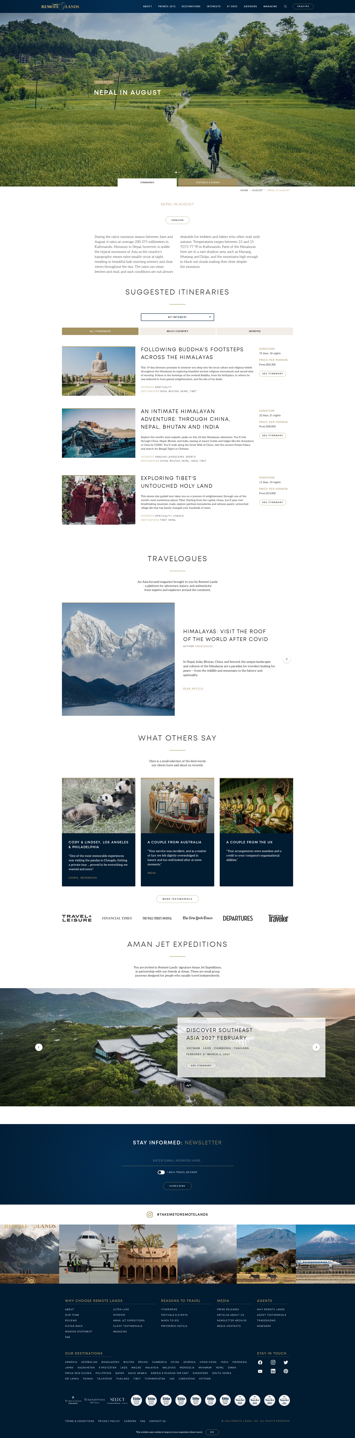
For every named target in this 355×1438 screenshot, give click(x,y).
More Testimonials (178, 899)
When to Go (170, 1320)
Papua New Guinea (78, 1373)
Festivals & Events (174, 1315)
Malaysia (151, 1367)
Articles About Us (230, 1315)
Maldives (169, 1367)
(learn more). (196, 1432)
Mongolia (187, 1367)
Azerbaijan (89, 1362)
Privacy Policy (109, 1421)
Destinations (191, 6)
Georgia (189, 1362)
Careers (130, 1421)
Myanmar (205, 1367)
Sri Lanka (72, 1378)
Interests (214, 6)
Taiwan (88, 1378)
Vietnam (205, 1378)
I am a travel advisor (182, 1172)
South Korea (221, 1373)
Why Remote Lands (271, 1309)
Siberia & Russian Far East (170, 1373)
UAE (172, 1378)
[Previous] (39, 1047)
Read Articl (193, 688)
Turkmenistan (155, 1378)
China (175, 1362)
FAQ (67, 1337)
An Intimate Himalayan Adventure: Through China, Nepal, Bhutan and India (186, 419)
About (147, 6)
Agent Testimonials (271, 1315)
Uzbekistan (187, 1378)
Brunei (143, 1362)
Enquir (303, 6)
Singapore (200, 1373)
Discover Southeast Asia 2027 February (219, 1034)
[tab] (147, 182)
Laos (124, 1367)
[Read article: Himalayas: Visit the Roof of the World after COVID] (118, 659)
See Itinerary (272, 373)
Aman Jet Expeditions (129, 1320)
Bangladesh (110, 1362)
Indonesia (88, 878)
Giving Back (74, 1326)
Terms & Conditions (79, 1421)
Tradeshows (266, 1320)
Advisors (250, 6)
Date (232, 6)
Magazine (270, 6)
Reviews (71, 1320)
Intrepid (119, 1315)
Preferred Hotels (174, 1326)
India (152, 873)
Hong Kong (208, 1362)
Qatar (119, 1373)
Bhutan (129, 1362)
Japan (69, 1367)
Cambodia (159, 1362)
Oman (232, 1367)
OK (212, 1432)
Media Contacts (229, 1326)
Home (244, 190)
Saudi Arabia (137, 1373)
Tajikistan (104, 1378)
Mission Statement (78, 1331)
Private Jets (166, 6)
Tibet (137, 1378)
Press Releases (228, 1309)
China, (74, 878)
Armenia (71, 1362)
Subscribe (177, 1186)
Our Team (72, 1315)
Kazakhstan (86, 1367)
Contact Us (157, 1421)
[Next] (286, 659)
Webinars (264, 1326)
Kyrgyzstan (107, 1367)
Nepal (220, 1367)
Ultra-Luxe (121, 1309)
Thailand (122, 1378)
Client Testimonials (128, 1326)
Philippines (103, 1373)
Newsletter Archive (232, 1320)
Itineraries (169, 1309)
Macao (136, 1367)
